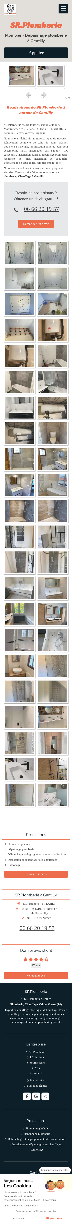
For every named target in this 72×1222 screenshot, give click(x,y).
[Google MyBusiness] (36, 1096)
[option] (36, 75)
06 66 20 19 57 (41, 209)
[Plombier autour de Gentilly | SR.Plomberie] (10, 9)
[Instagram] (45, 1096)
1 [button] (66, 98)
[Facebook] (27, 1096)
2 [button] (69, 98)
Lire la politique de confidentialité (21, 1205)
